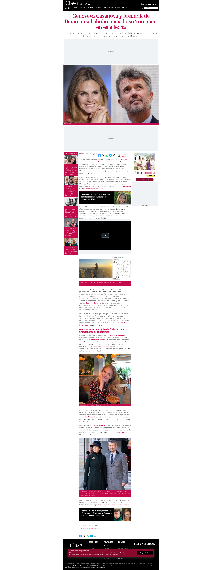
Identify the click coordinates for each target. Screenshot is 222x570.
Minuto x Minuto (121, 7)
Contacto (98, 563)
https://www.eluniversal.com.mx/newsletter (114, 505)
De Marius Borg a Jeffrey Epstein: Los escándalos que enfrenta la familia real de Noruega (71, 190)
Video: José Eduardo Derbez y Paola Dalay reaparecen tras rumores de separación (71, 170)
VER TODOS (145, 179)
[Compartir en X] (103, 155)
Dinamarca (97, 528)
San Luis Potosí (123, 548)
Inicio (75, 7)
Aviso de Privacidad (122, 554)
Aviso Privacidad (140, 563)
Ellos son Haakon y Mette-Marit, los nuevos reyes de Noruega (71, 250)
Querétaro (121, 546)
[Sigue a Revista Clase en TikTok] (84, 4)
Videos (133, 563)
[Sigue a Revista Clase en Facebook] (81, 4)
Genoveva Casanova (87, 528)
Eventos (90, 7)
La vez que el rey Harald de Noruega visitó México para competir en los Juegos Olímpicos (71, 212)
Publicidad (118, 563)
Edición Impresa (69, 563)
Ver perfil (123, 156)
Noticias (82, 7)
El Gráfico (107, 546)
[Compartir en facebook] (99, 155)
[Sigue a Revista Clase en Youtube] (89, 4)
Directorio (105, 563)
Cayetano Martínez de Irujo (95, 188)
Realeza (98, 7)
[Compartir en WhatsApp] (106, 155)
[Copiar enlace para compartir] (114, 155)
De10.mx (106, 548)
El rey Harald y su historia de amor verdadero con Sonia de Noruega (71, 232)
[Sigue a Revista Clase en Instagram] (86, 4)
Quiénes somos (85, 563)
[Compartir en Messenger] (110, 155)
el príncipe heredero (102, 346)
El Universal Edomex (122, 557)
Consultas (107, 558)
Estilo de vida (108, 7)
